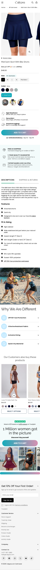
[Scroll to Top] (37, 560)
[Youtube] (26, 558)
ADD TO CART (20, 443)
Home (3, 7)
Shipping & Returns (28, 180)
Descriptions (7, 180)
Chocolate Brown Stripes (3, 406)
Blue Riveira (33, 406)
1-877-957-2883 (6, 553)
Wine (11, 90)
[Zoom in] (29, 52)
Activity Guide (5, 539)
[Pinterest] (3, 558)
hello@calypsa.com (7, 555)
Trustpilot (4, 509)
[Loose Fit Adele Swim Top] (14, 381)
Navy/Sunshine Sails (6, 406)
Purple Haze (29, 406)
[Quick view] (14, 395)
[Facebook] (9, 558)
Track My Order (6, 520)
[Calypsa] (20, 2)
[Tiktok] (31, 558)
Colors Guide (5, 536)
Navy (3, 90)
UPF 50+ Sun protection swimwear (16, 261)
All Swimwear (13, 7)
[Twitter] (20, 558)
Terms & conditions (21, 505)
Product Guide (6, 533)
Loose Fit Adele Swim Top (9, 400)
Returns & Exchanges (8, 526)
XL (16, 80)
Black (7, 90)
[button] (36, 2)
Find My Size (5, 530)
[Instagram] (15, 558)
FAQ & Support (6, 517)
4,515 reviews (23, 424)
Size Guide (12, 76)
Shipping (4, 523)
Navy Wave (36, 406)
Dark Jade (16, 90)
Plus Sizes (24, 80)
